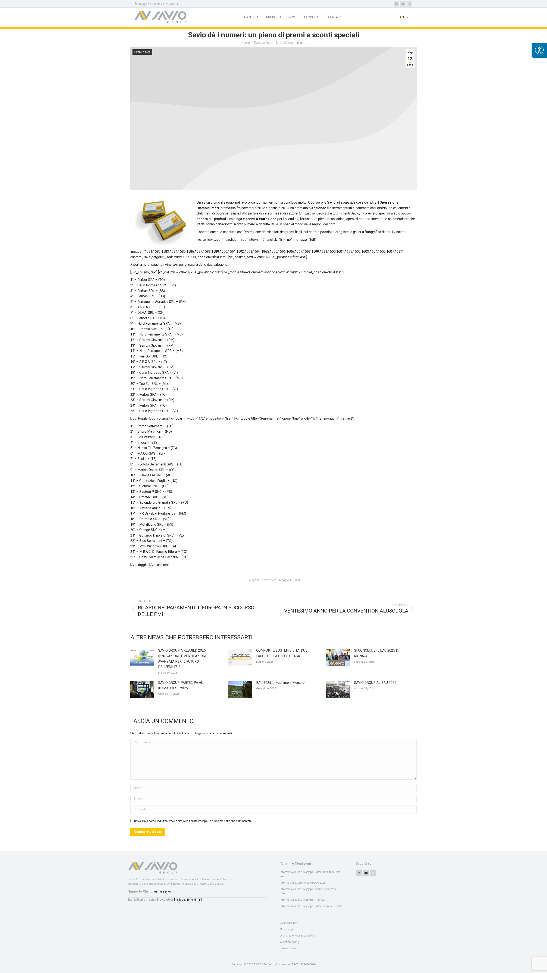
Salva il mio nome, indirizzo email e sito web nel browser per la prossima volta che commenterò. (193, 821)
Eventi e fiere (142, 52)
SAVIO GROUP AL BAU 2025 (375, 683)
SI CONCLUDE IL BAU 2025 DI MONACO (376, 653)
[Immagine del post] (142, 657)
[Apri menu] (539, 50)
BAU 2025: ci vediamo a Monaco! (280, 683)
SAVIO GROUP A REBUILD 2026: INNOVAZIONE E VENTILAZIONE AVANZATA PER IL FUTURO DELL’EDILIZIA (182, 658)
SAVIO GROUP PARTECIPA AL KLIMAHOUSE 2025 (180, 685)
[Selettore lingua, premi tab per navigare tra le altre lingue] (404, 17)
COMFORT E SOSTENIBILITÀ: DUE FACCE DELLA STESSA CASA (281, 653)
